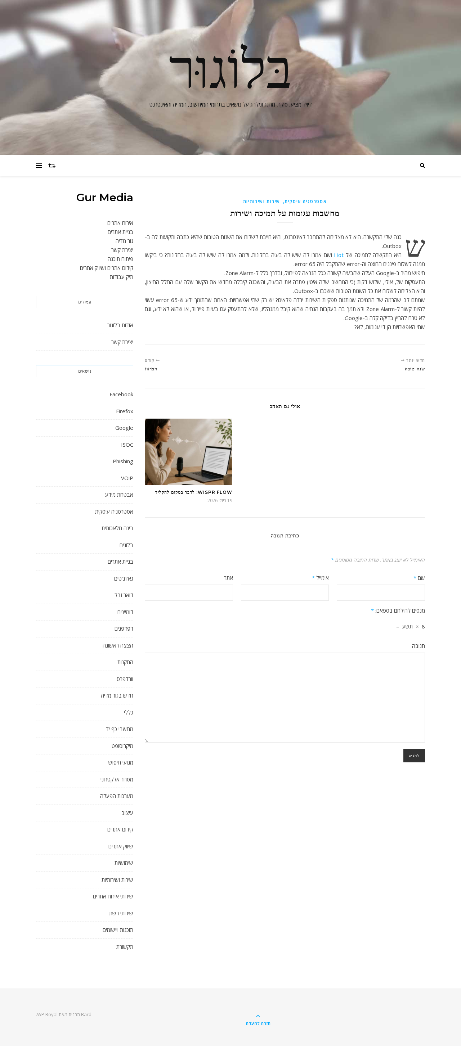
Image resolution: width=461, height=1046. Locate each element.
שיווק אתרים (120, 846)
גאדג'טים (123, 578)
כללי (128, 712)
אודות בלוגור (120, 325)
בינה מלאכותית (117, 528)
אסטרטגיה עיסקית (114, 511)
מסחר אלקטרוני (116, 779)
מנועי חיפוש (120, 762)
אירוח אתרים (120, 222)
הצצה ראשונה (118, 645)
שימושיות (124, 862)
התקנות (125, 662)
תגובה (418, 645)
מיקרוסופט (122, 745)
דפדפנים (124, 628)
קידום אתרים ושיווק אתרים (106, 267)
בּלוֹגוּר (230, 73)
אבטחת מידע (119, 494)
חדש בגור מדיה (117, 695)
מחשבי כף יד (119, 728)
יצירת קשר (122, 249)
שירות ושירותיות (117, 879)
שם (419, 577)
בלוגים (126, 545)
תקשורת (124, 946)
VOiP (127, 478)
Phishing (123, 461)
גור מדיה (124, 240)
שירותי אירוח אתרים (113, 896)
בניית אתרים (120, 231)
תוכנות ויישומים (118, 929)
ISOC (127, 444)
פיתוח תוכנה (120, 258)
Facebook (121, 394)
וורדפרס (125, 678)
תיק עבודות (121, 276)
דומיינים (125, 612)
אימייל (320, 577)
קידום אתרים (120, 829)
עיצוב (127, 812)
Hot (339, 254)
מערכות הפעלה (116, 795)
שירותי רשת (121, 913)
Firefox (124, 411)
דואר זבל (124, 595)
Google (124, 427)
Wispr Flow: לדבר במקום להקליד (193, 492)
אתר (228, 577)
